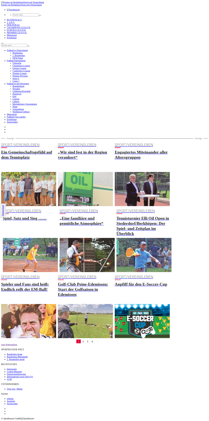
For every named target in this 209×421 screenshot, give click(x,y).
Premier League (20, 73)
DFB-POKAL (13, 25)
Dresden (16, 89)
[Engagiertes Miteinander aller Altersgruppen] (142, 189)
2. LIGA (11, 22)
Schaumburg (18, 109)
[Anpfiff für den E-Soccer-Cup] (142, 321)
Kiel (14, 96)
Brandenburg (18, 86)
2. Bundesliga (19, 55)
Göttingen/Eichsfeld (21, 91)
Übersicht (17, 63)
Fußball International (16, 60)
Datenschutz (3, 210)
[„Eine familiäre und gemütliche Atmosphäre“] (87, 255)
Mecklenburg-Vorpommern (25, 104)
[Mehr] (2, 43)
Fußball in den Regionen (18, 83)
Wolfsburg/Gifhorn (21, 112)
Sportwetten (12, 122)
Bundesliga (18, 53)
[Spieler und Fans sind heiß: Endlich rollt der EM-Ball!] (28, 321)
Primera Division (20, 76)
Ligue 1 (16, 81)
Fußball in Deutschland (17, 50)
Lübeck (16, 101)
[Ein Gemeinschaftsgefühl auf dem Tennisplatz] (28, 189)
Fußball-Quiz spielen (16, 117)
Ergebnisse (12, 38)
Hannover (17, 94)
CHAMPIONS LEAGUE (18, 27)
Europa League (19, 68)
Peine (15, 106)
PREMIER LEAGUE (17, 32)
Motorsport (12, 35)
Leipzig (16, 99)
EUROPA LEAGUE (16, 30)
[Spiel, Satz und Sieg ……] (30, 255)
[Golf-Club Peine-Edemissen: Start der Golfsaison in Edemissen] (85, 321)
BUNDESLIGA (14, 20)
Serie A (16, 78)
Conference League (21, 71)
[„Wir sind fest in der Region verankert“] (85, 189)
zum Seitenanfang (9, 344)
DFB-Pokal (18, 58)
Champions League (21, 66)
